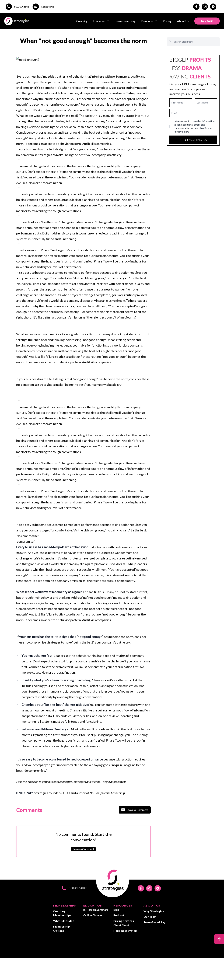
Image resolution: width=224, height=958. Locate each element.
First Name (177, 102)
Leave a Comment (83, 849)
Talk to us (207, 21)
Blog (116, 909)
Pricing (167, 21)
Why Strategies (154, 911)
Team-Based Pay (125, 21)
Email (174, 113)
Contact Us (47, 6)
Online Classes (92, 915)
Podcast (118, 915)
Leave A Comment (137, 809)
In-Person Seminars (95, 909)
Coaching (82, 21)
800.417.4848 (21, 6)
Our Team (150, 916)
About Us (183, 21)
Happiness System (125, 930)
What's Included (63, 920)
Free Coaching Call (193, 140)
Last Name (202, 102)
